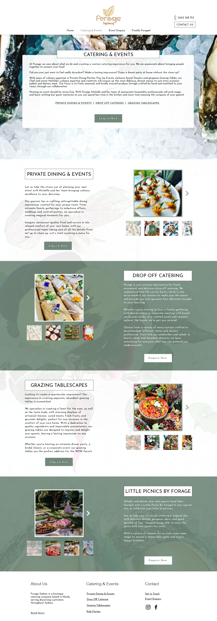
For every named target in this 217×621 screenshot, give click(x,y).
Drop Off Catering (97, 599)
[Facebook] (156, 607)
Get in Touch (152, 594)
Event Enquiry (153, 599)
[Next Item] (187, 193)
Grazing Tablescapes (98, 605)
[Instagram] (148, 607)
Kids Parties (93, 611)
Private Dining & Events (100, 594)
